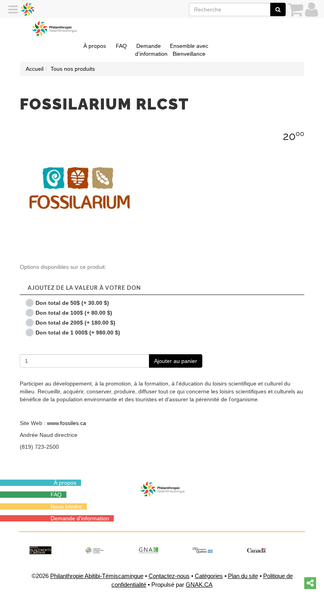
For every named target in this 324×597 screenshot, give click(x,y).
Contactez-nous (169, 575)
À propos (94, 46)
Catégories (209, 575)
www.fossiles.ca (67, 423)
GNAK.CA (199, 584)
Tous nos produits (73, 69)
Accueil (34, 69)
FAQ (121, 46)
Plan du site (243, 575)
